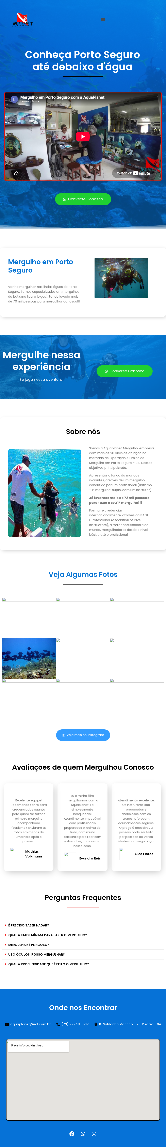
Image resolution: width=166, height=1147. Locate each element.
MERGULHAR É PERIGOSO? (28, 944)
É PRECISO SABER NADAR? (28, 925)
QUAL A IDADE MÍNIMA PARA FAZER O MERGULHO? (47, 935)
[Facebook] (72, 1134)
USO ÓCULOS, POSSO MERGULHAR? (36, 954)
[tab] (83, 925)
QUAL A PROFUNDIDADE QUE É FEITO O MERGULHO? (48, 964)
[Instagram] (94, 1134)
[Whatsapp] (83, 1134)
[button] (103, 19)
